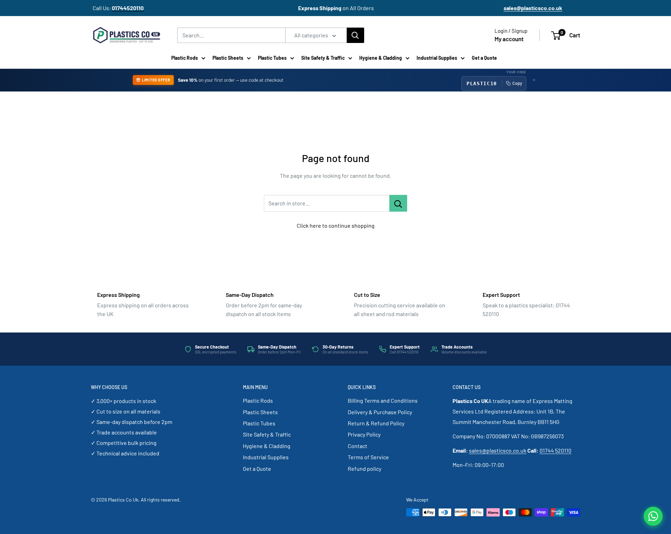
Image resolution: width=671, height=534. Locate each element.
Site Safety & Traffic (323, 58)
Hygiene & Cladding (380, 58)
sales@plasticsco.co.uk (497, 450)
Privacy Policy (364, 434)
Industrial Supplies (437, 58)
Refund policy (364, 468)
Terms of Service (368, 457)
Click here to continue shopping (336, 225)
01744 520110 (555, 450)
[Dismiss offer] (534, 80)
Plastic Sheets (227, 58)
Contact (357, 445)
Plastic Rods (184, 58)
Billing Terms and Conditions (383, 400)
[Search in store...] (398, 203)
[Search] (355, 35)
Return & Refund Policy (376, 423)
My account (509, 38)
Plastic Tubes (272, 58)
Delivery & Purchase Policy (380, 412)
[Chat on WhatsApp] (653, 516)
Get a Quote (484, 58)
